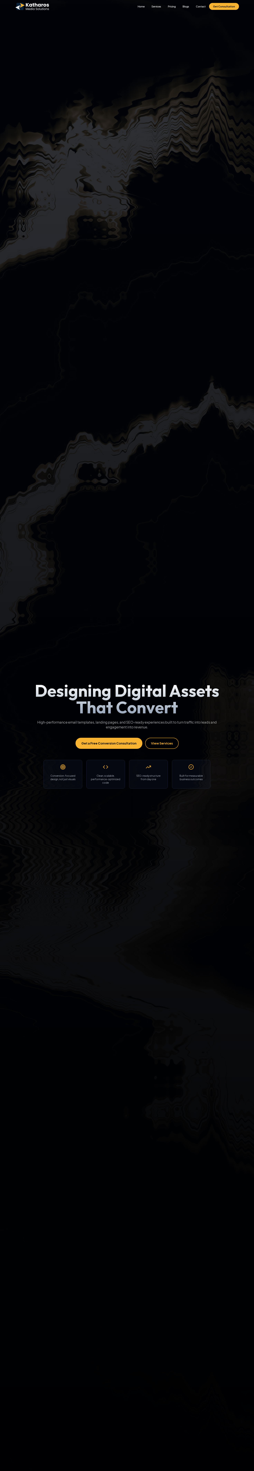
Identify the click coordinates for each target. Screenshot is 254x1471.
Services (156, 6)
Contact (201, 6)
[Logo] (32, 6)
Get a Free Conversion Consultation (109, 743)
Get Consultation (224, 6)
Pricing (172, 6)
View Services (162, 743)
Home (141, 6)
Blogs (186, 6)
